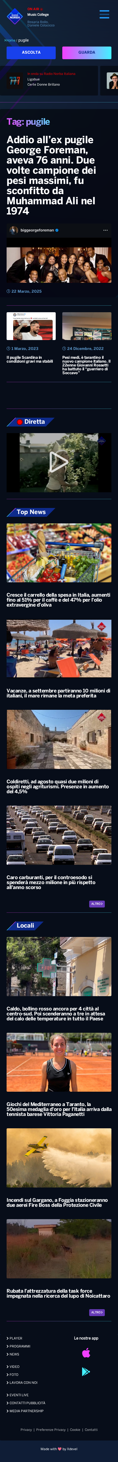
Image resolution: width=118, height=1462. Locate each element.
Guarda (86, 53)
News (14, 1354)
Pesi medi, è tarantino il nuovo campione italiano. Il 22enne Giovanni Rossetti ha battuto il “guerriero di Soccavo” (86, 365)
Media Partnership (26, 1411)
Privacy (26, 1429)
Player (15, 1338)
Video (14, 1366)
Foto (13, 1374)
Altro (96, 904)
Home (10, 40)
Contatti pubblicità (27, 1403)
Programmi (19, 1346)
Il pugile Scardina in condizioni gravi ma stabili (30, 359)
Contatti (91, 1429)
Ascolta (31, 53)
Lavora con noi (23, 1382)
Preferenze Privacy (51, 1429)
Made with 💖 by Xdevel (59, 1449)
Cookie (75, 1429)
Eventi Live (19, 1395)
